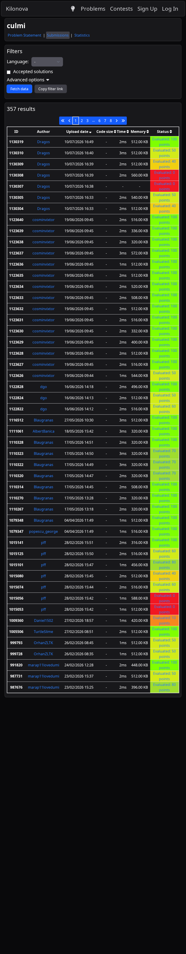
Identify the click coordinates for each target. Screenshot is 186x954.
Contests (121, 8)
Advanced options (25, 80)
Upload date (77, 131)
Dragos (43, 141)
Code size (105, 131)
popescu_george (43, 531)
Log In (170, 8)
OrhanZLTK (43, 642)
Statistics (82, 35)
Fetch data (19, 88)
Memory (139, 131)
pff (43, 542)
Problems (93, 8)
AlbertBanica (43, 431)
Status (163, 131)
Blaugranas (43, 420)
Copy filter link (50, 88)
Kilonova (17, 8)
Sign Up (147, 8)
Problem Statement (25, 35)
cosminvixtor (43, 219)
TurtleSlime (43, 631)
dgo (43, 386)
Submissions (58, 35)
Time (122, 131)
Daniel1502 (43, 620)
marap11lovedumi (43, 665)
